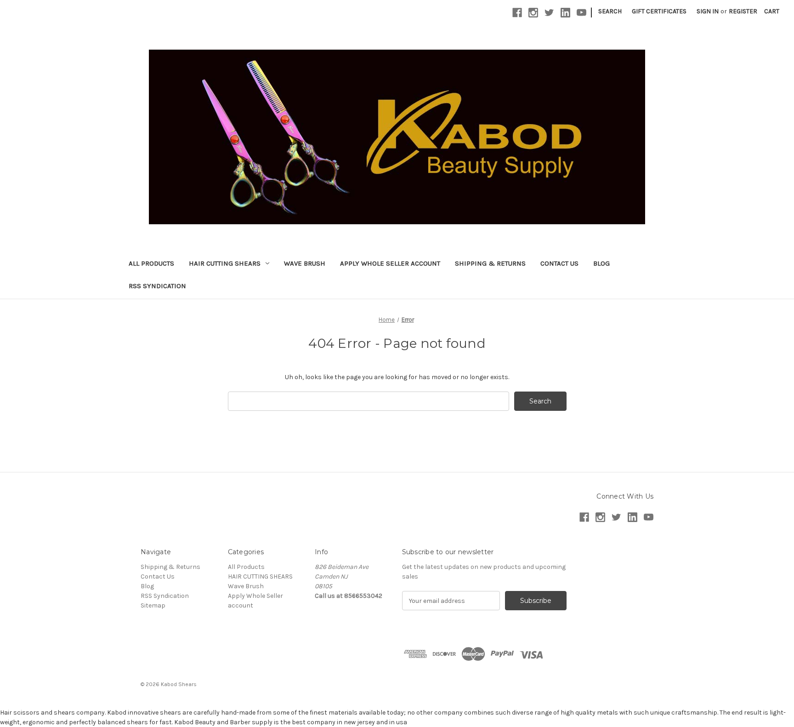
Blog (601, 263)
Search (610, 11)
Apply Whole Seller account (390, 263)
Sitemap (153, 605)
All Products (151, 263)
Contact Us (559, 263)
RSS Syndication (157, 286)
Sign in (708, 11)
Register (743, 11)
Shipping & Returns (490, 263)
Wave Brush (304, 263)
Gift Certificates (659, 11)
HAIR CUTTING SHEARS (225, 263)
